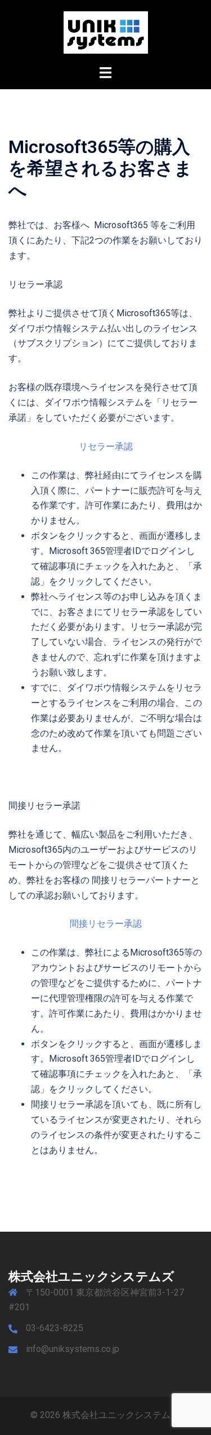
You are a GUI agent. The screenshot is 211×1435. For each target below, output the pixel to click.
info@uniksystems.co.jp (72, 1349)
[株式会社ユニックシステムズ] (106, 32)
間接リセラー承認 (106, 923)
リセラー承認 (106, 446)
